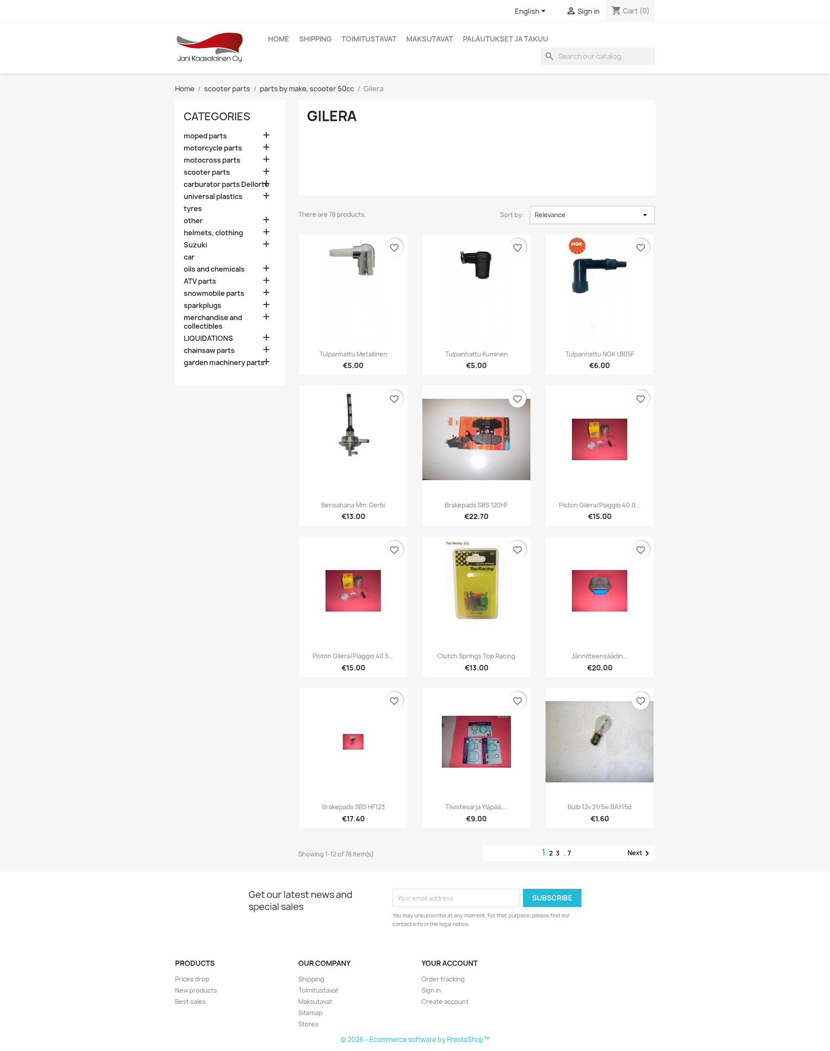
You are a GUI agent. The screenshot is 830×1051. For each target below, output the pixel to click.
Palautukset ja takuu (505, 39)
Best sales (190, 1001)
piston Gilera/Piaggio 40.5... (353, 656)
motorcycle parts (213, 148)
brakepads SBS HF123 (353, 807)
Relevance (592, 215)
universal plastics (213, 196)
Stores (308, 1024)
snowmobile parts (214, 293)
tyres (193, 208)
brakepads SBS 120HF (476, 505)
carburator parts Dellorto (226, 184)
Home (278, 39)
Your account (449, 963)
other (193, 220)
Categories (217, 116)
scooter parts (207, 172)
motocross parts (212, 160)
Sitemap (310, 1013)
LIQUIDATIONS (208, 338)
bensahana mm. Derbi (353, 505)
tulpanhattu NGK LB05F (599, 354)
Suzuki (195, 245)
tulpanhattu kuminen (476, 354)
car (189, 257)
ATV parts (200, 281)
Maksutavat (429, 39)
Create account (445, 1001)
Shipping (315, 39)
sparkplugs (202, 305)
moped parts (205, 136)
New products (196, 990)
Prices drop (192, 979)
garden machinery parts (224, 362)
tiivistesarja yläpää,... (476, 807)
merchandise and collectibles (213, 322)
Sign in (431, 990)
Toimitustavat (369, 39)
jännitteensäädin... (599, 656)
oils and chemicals (214, 269)
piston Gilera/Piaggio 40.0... (600, 505)
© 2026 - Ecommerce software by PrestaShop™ (415, 1039)
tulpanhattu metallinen (353, 354)
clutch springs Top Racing (476, 656)
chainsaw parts (209, 350)
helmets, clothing (213, 232)
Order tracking (443, 979)
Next (640, 853)
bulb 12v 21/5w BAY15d (600, 807)
